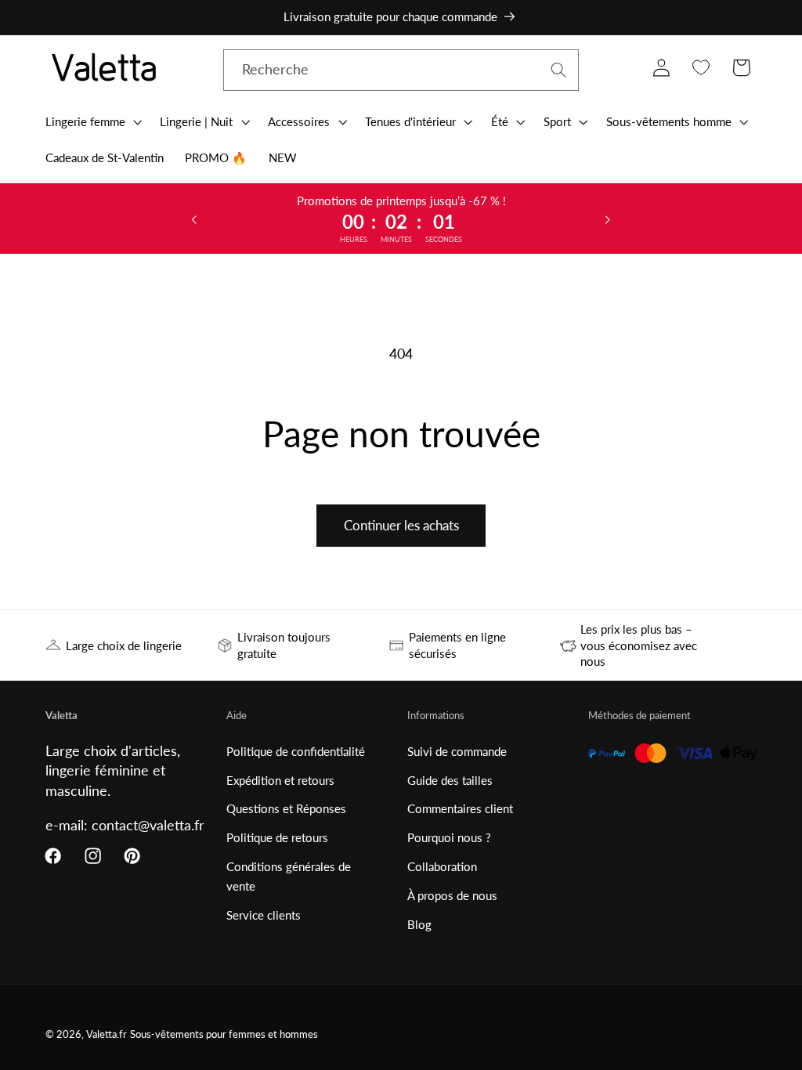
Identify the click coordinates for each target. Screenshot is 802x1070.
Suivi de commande (457, 751)
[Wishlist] (701, 68)
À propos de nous (452, 895)
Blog (419, 924)
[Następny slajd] (608, 218)
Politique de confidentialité (295, 751)
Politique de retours (277, 837)
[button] (92, 121)
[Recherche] (559, 70)
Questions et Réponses (286, 808)
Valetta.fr (106, 1034)
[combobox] (401, 70)
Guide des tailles (450, 780)
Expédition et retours (280, 780)
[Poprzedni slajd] (194, 218)
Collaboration (442, 866)
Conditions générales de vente (288, 876)
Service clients (263, 915)
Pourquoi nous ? (449, 837)
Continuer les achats (401, 525)
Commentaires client (460, 808)
